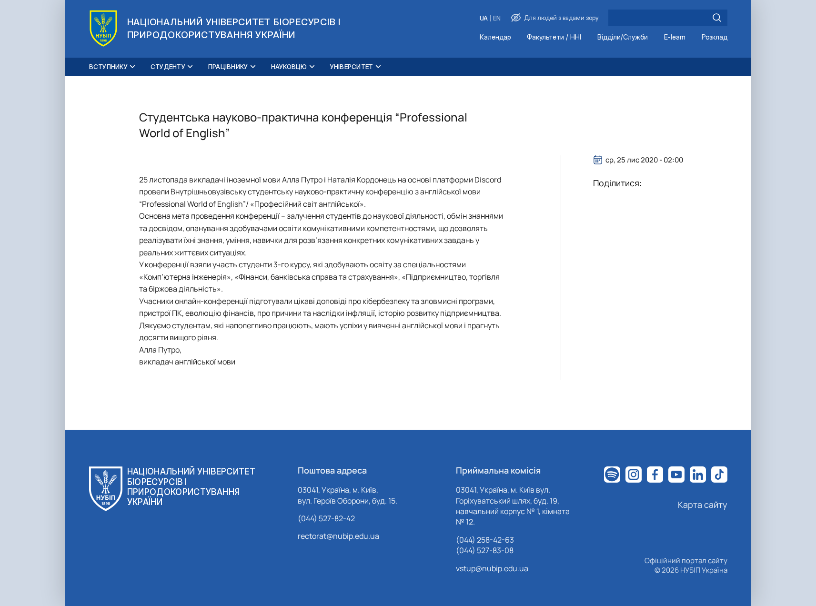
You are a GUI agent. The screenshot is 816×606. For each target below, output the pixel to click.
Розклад (714, 37)
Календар (495, 37)
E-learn (674, 37)
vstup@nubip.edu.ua (492, 568)
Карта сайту (702, 504)
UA (484, 18)
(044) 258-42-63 (485, 540)
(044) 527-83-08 (485, 550)
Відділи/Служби (622, 37)
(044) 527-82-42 (326, 518)
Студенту (168, 67)
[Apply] (716, 18)
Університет (351, 67)
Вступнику (108, 67)
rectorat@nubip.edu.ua (338, 536)
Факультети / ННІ (554, 37)
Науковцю (289, 67)
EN (497, 18)
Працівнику (228, 67)
